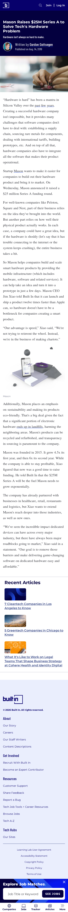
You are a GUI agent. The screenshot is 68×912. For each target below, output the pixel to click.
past (37, 105)
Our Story (9, 725)
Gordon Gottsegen (41, 44)
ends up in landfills (30, 426)
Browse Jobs (11, 814)
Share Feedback (13, 792)
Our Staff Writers (14, 739)
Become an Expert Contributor (23, 769)
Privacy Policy (34, 868)
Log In (60, 5)
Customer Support (15, 785)
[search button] (40, 5)
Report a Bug (12, 800)
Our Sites (9, 837)
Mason (18, 170)
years (50, 105)
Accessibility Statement (34, 855)
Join (49, 5)
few (43, 105)
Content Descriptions (17, 746)
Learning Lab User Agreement (34, 849)
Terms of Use (34, 874)
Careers (8, 732)
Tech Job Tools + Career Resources (25, 807)
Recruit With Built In (16, 762)
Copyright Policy (34, 861)
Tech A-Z (8, 821)
